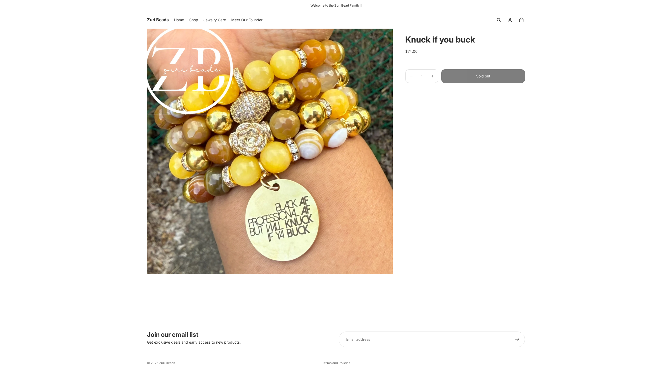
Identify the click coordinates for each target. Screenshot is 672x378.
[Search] (499, 20)
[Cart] (521, 20)
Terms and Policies (336, 363)
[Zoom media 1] (270, 151)
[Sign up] (517, 339)
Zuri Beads (167, 363)
